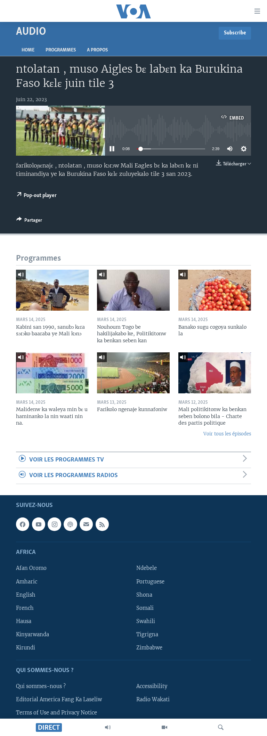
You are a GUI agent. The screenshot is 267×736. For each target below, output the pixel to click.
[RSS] (102, 524)
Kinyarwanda (32, 634)
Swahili (145, 621)
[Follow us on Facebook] (22, 524)
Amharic (26, 581)
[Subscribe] (86, 524)
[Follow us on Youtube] (38, 524)
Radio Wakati (153, 699)
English (25, 594)
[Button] (29, 221)
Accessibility (151, 686)
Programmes (61, 50)
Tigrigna (147, 634)
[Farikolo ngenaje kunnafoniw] (133, 372)
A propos (97, 50)
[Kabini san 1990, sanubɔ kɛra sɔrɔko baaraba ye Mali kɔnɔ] (52, 290)
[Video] (164, 727)
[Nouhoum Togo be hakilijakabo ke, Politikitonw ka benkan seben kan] (133, 290)
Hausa (23, 621)
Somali (145, 608)
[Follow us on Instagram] (54, 524)
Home (28, 50)
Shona (144, 594)
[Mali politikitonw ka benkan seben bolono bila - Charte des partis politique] (214, 372)
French (25, 608)
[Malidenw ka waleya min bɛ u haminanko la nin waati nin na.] (52, 372)
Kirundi (25, 647)
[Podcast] (70, 524)
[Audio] (107, 727)
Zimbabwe (149, 647)
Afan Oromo (31, 568)
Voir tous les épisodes (227, 434)
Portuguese (150, 581)
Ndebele (146, 568)
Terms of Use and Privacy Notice (56, 713)
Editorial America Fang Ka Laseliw (59, 699)
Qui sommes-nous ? (41, 686)
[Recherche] (220, 727)
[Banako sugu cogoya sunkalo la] (214, 290)
